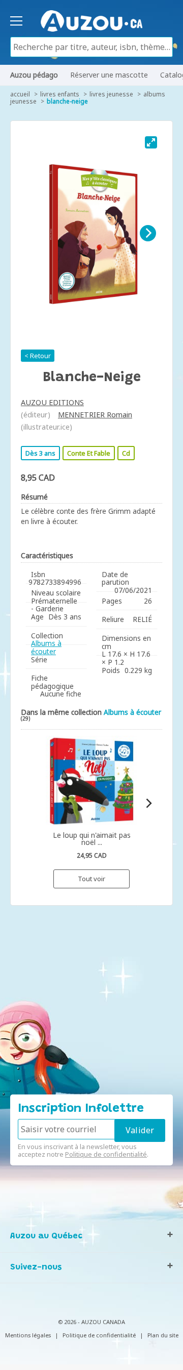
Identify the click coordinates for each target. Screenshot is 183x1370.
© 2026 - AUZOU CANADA (91, 1322)
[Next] (148, 233)
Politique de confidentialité (106, 1154)
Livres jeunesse (111, 94)
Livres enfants (59, 94)
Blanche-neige (67, 101)
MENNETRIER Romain (95, 414)
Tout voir (91, 878)
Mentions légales (28, 1335)
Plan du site (162, 1335)
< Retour (37, 355)
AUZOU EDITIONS (52, 402)
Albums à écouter (46, 647)
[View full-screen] (151, 142)
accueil (20, 94)
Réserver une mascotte (109, 75)
